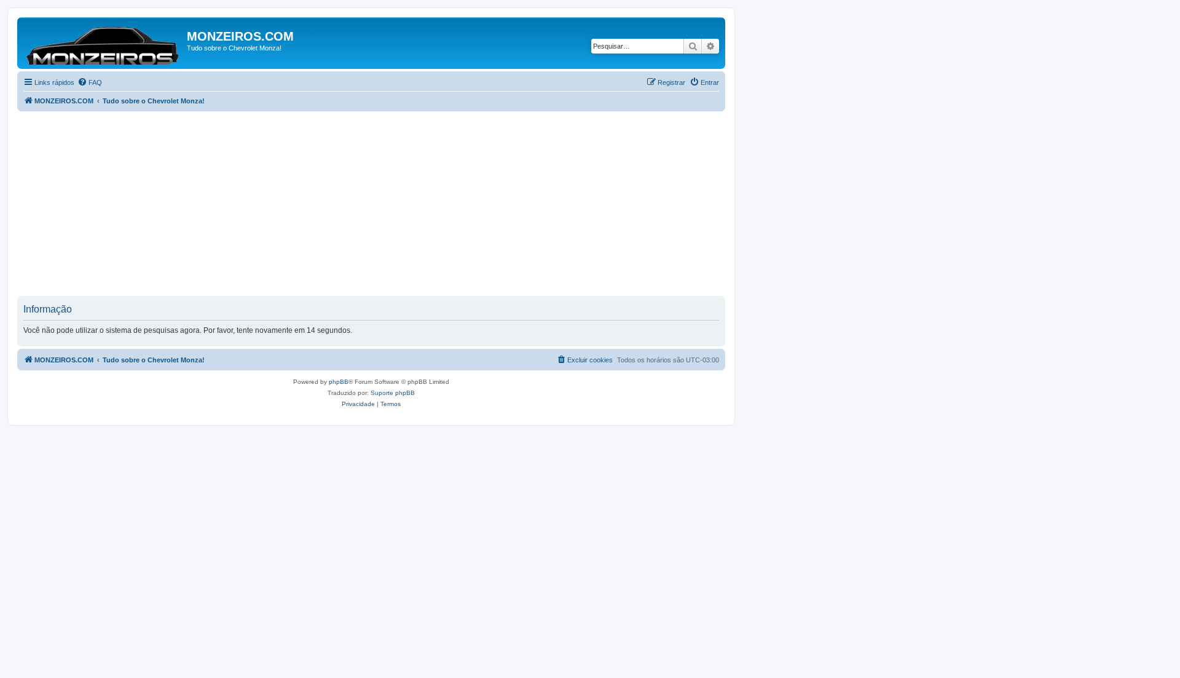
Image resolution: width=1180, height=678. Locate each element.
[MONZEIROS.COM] (103, 43)
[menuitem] (89, 82)
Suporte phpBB (393, 392)
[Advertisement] (386, 204)
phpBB (338, 381)
